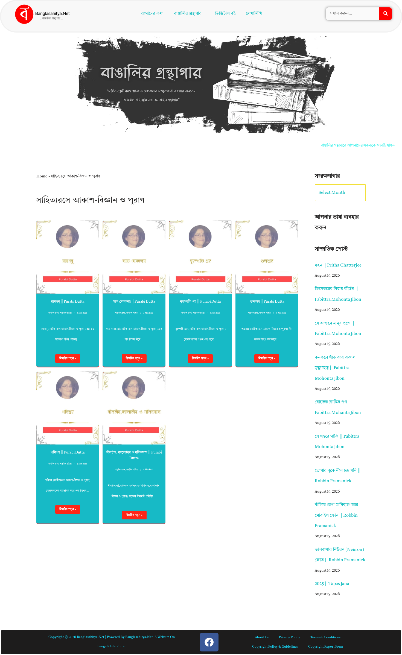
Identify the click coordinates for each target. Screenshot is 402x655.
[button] (189, 14)
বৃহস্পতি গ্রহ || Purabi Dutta (200, 301)
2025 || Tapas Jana (332, 584)
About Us (262, 637)
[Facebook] (209, 642)
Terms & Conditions (325, 637)
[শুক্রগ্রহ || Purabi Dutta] (266, 257)
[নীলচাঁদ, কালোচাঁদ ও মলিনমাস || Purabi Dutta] (134, 408)
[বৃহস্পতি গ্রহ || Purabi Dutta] (200, 257)
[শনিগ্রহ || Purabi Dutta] (67, 408)
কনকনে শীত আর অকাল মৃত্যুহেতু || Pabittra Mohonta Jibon (335, 368)
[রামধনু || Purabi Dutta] (67, 257)
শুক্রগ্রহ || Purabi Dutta (267, 301)
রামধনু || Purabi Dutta (67, 301)
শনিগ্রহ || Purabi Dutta (68, 452)
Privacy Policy (289, 637)
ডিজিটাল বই (226, 14)
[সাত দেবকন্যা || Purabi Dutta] (134, 257)
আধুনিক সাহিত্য (66, 313)
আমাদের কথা (151, 14)
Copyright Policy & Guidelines (275, 646)
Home (41, 176)
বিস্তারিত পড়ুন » (65, 360)
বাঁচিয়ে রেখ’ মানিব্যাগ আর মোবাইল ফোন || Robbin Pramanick (336, 515)
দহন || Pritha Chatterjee (338, 265)
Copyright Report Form (325, 646)
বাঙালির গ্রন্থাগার (186, 14)
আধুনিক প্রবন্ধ (53, 313)
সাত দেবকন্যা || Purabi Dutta (134, 301)
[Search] (385, 14)
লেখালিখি (255, 14)
